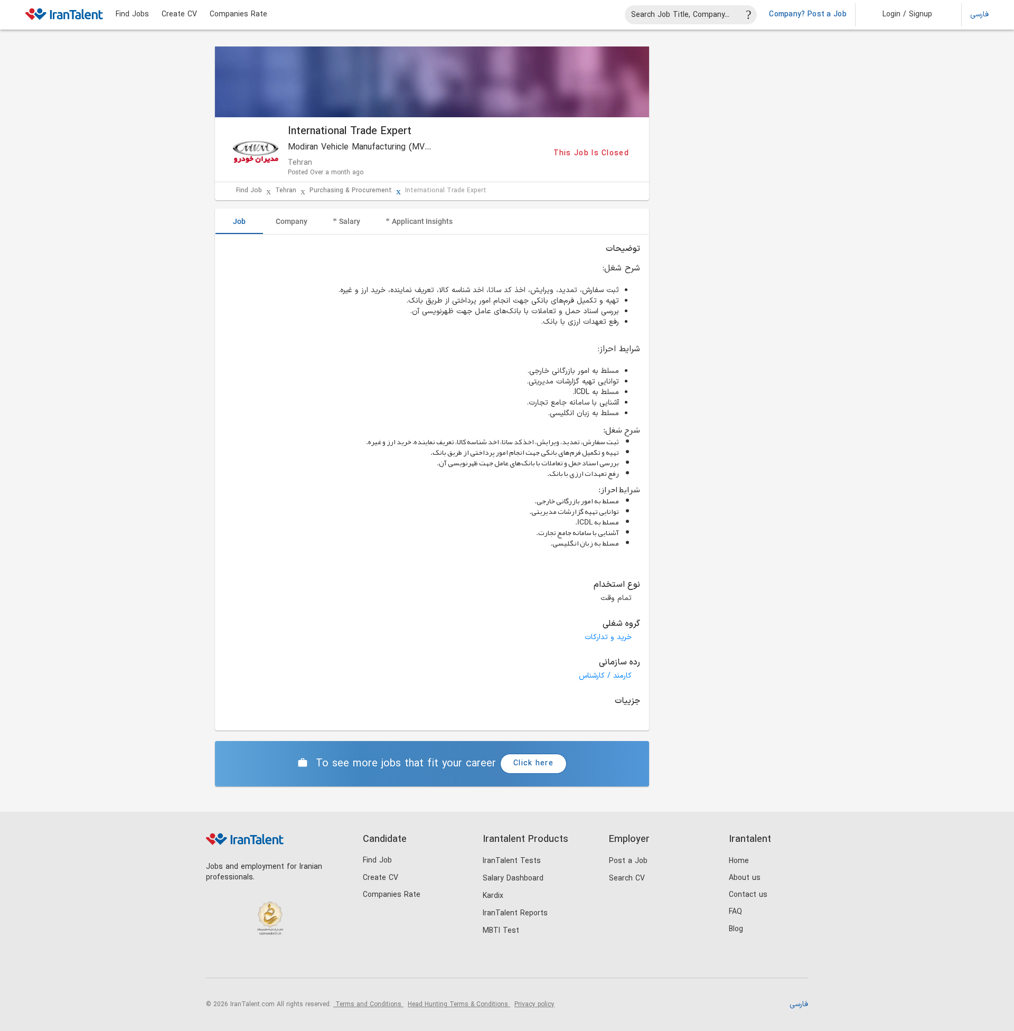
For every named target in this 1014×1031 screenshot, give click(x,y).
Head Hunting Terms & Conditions (459, 1004)
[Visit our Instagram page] (238, 960)
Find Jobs (132, 15)
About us (744, 878)
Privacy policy (534, 1004)
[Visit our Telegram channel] (282, 960)
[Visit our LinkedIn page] (217, 960)
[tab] (239, 221)
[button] (900, 15)
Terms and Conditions (368, 1004)
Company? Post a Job (808, 15)
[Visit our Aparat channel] (303, 960)
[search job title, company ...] (749, 14)
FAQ (735, 911)
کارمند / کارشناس (605, 675)
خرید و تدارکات (608, 637)
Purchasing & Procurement (350, 190)
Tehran (285, 190)
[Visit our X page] (260, 960)
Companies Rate (238, 15)
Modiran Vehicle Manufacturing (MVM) (361, 148)
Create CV (179, 15)
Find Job (249, 190)
